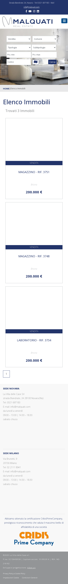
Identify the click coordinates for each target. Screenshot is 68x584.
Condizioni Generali (29, 577)
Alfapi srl (31, 567)
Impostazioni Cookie (11, 577)
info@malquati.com (32, 7)
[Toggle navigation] (64, 20)
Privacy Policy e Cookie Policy (14, 573)
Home (6, 88)
